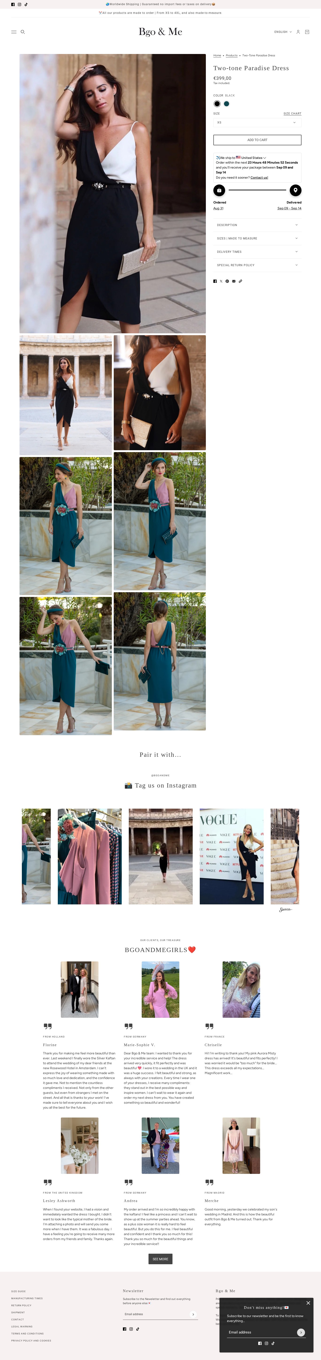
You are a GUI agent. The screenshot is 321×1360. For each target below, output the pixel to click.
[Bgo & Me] (160, 32)
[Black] (217, 103)
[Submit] (301, 1333)
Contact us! (259, 177)
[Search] (22, 32)
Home (217, 55)
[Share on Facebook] (215, 281)
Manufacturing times (27, 1298)
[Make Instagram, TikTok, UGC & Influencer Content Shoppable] (285, 910)
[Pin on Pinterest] (227, 281)
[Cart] (307, 32)
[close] (308, 1303)
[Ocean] (226, 103)
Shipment (18, 1312)
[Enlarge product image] (113, 193)
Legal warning (22, 1326)
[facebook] (13, 4)
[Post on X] (221, 281)
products (232, 55)
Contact (17, 1319)
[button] (240, 281)
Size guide (18, 1291)
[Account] (298, 32)
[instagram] (19, 4)
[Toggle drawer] (13, 32)
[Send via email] (233, 281)
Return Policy (21, 1305)
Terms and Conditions (27, 1333)
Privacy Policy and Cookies (31, 1340)
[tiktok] (26, 4)
